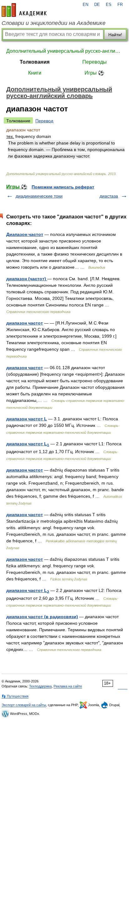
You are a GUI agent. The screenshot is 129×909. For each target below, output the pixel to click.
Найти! (115, 34)
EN (85, 4)
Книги (34, 73)
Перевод (44, 120)
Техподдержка (40, 686)
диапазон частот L (26, 418)
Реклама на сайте (68, 686)
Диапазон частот (24, 234)
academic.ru (24, 10)
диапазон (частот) (26, 278)
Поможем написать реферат (63, 186)
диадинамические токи (39, 195)
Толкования (34, 62)
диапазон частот (24, 322)
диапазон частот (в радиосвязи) (42, 616)
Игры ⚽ (94, 73)
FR (120, 4)
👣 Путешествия (15, 696)
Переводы (94, 62)
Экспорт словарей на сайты (24, 705)
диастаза (109, 195)
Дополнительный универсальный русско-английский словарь (64, 51)
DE (97, 4)
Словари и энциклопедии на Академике (54, 23)
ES (108, 4)
